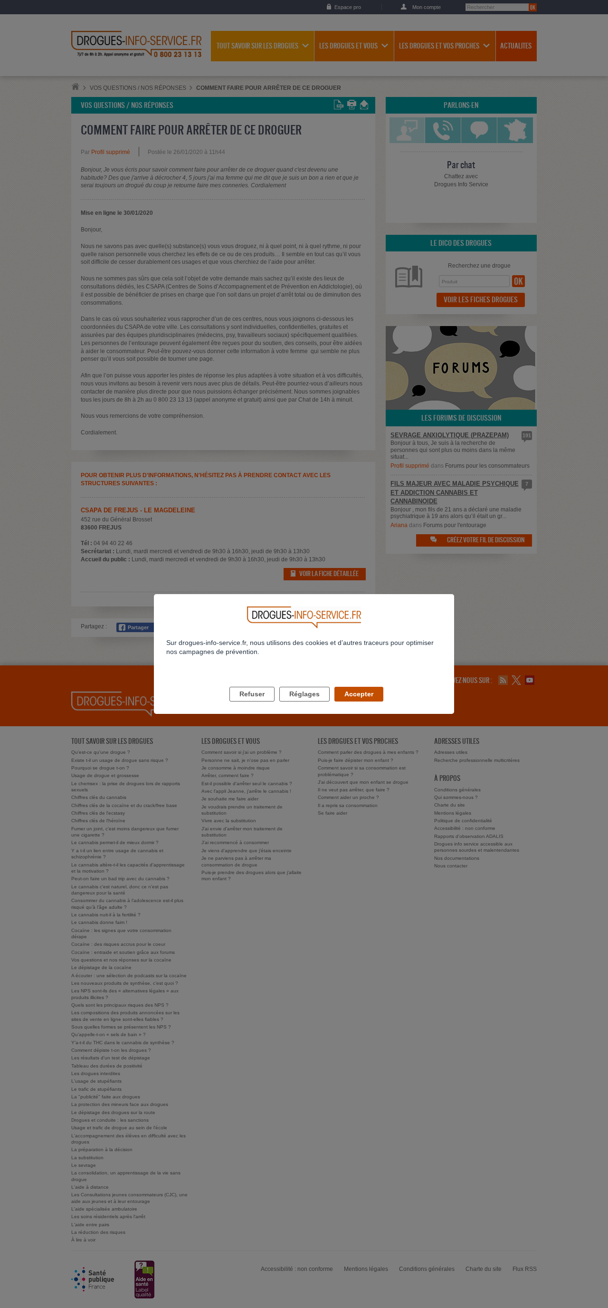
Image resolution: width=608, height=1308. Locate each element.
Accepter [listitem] (358, 694)
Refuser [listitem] (252, 694)
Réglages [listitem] (304, 694)
